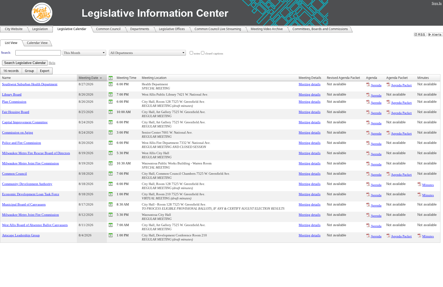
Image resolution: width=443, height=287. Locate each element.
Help (52, 63)
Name (6, 78)
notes (197, 53)
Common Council (14, 173)
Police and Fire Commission (21, 143)
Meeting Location (154, 78)
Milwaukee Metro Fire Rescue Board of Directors (36, 153)
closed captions (214, 53)
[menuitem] (11, 71)
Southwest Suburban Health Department (29, 84)
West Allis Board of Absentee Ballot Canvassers (35, 225)
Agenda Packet (401, 85)
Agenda (376, 85)
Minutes (428, 185)
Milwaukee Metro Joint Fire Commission (30, 163)
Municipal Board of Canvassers (24, 204)
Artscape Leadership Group (21, 235)
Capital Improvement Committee (25, 122)
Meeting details (309, 84)
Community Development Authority (27, 184)
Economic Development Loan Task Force (30, 194)
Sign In (437, 3)
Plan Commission (14, 102)
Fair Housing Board (15, 112)
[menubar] (26, 71)
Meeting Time (126, 78)
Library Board (12, 94)
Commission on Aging (17, 132)
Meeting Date (88, 78)
